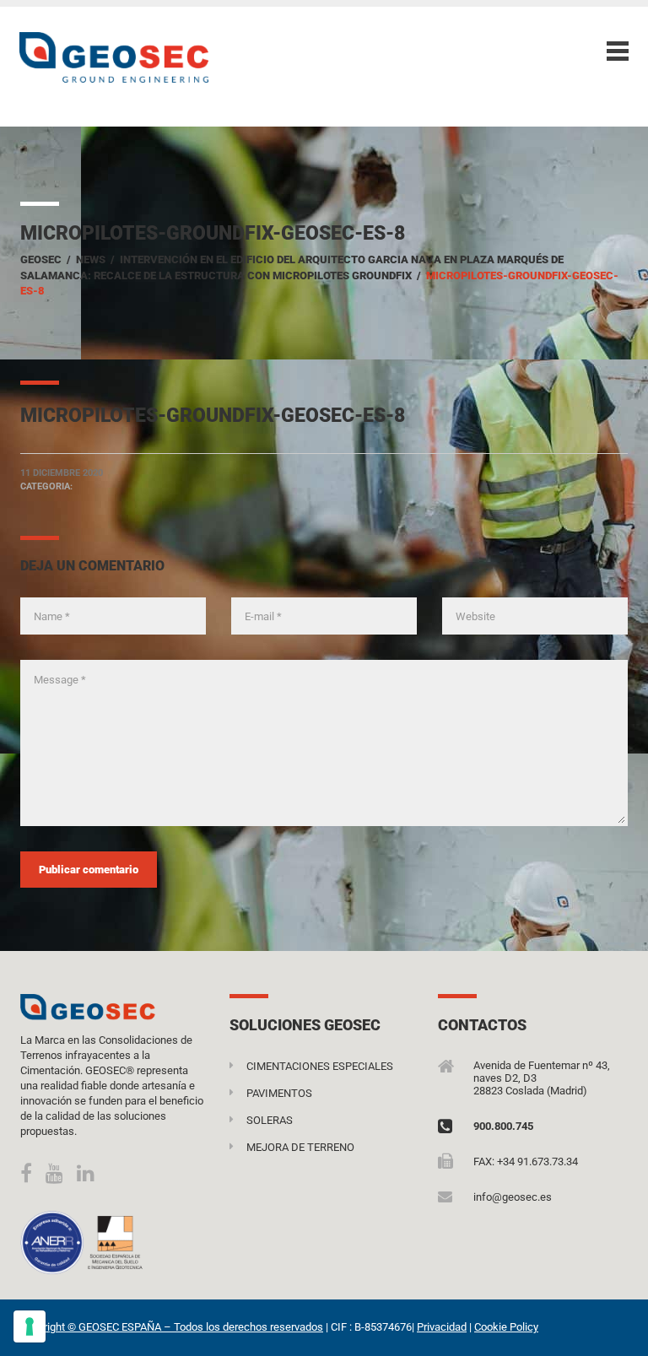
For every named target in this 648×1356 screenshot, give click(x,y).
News (90, 259)
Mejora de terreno (300, 1147)
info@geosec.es (512, 1197)
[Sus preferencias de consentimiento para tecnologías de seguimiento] (30, 1326)
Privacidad (442, 1327)
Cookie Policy (506, 1327)
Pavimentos (279, 1093)
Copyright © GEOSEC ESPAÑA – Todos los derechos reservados (171, 1327)
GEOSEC (41, 259)
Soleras (269, 1120)
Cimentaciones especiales (319, 1066)
